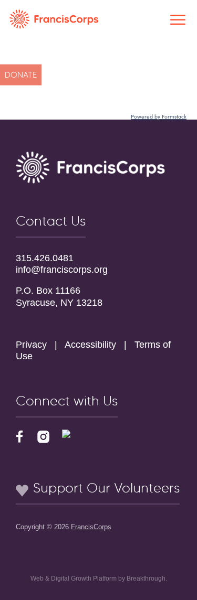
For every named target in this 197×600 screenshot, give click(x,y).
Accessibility (90, 344)
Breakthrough (146, 578)
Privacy (31, 344)
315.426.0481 (45, 258)
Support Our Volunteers (104, 487)
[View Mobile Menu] (178, 22)
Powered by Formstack (158, 116)
